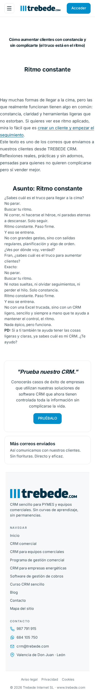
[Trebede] (47, 493)
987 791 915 (26, 628)
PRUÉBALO (47, 418)
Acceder (78, 8)
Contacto (18, 600)
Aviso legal (29, 679)
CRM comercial (23, 543)
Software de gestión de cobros (36, 576)
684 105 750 (27, 637)
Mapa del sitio (22, 608)
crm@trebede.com (33, 646)
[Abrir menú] (9, 8)
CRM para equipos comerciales (37, 552)
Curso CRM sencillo (27, 584)
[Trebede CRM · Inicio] (40, 8)
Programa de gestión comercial (37, 560)
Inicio (14, 535)
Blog (14, 592)
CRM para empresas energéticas (38, 568)
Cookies (68, 679)
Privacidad (49, 679)
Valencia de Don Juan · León (41, 655)
